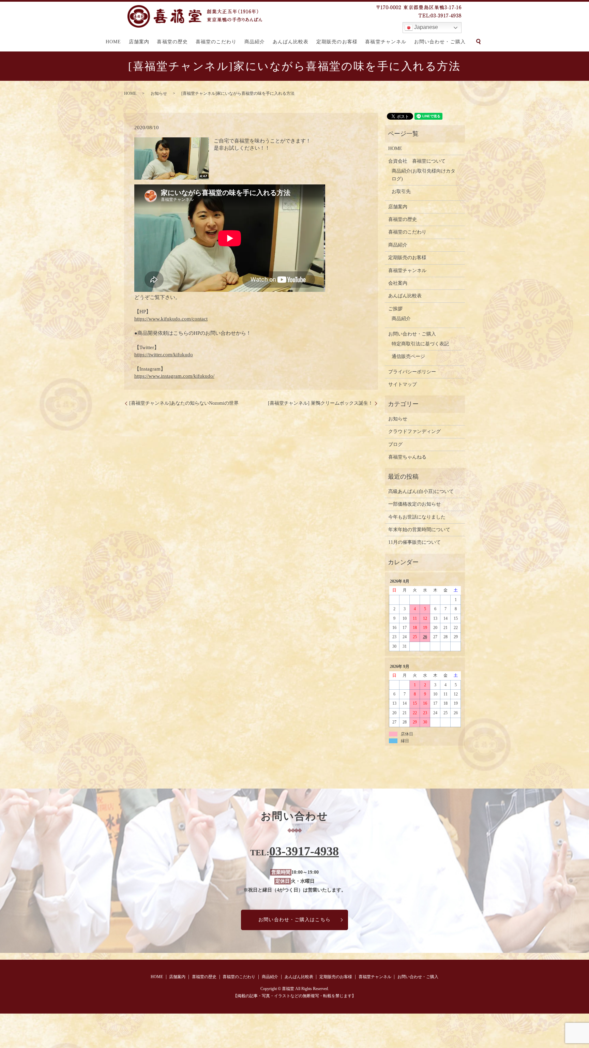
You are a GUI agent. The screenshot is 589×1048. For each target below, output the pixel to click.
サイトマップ (402, 384)
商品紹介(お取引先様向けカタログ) (423, 174)
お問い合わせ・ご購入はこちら (294, 920)
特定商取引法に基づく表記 (420, 343)
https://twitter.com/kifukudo (163, 354)
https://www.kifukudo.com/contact (171, 318)
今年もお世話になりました (416, 517)
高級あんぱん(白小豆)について (421, 491)
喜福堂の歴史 (172, 41)
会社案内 (397, 283)
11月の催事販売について (414, 542)
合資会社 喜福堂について (416, 161)
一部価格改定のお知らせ (414, 504)
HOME (113, 41)
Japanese (425, 27)
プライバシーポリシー (412, 371)
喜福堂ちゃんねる (407, 457)
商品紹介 (254, 41)
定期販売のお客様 (337, 41)
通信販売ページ (408, 356)
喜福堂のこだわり (216, 41)
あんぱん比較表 (291, 41)
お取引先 (401, 191)
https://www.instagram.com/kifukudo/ (174, 376)
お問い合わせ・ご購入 (440, 41)
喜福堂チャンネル (385, 41)
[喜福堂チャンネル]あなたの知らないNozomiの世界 (184, 403)
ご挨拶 (395, 308)
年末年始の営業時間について (419, 529)
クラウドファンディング (414, 431)
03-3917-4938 (304, 851)
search (478, 41)
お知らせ (159, 93)
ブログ (395, 444)
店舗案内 (139, 41)
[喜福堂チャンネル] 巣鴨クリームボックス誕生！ (320, 403)
